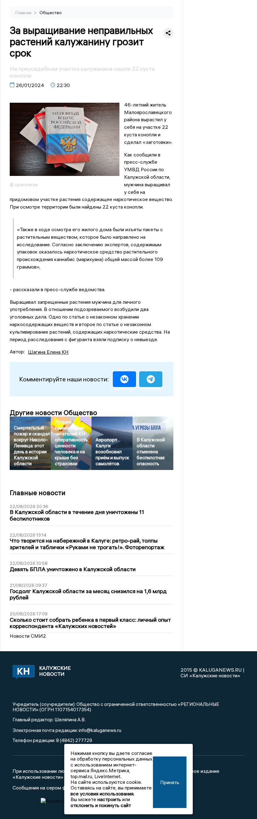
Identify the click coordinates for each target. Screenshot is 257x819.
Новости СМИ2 (28, 636)
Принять (169, 782)
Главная (23, 12)
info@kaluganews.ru (100, 730)
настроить (109, 799)
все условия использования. (102, 793)
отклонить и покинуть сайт (101, 805)
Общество (50, 12)
